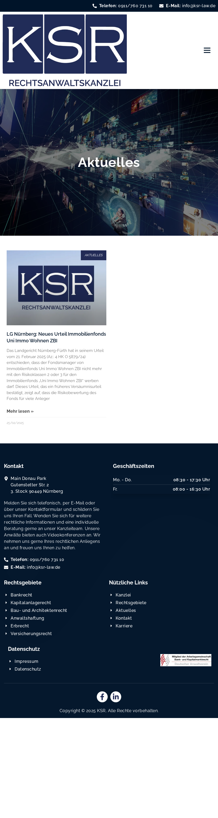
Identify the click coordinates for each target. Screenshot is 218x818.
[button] (207, 50)
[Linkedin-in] (115, 696)
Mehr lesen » (20, 411)
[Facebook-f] (102, 696)
